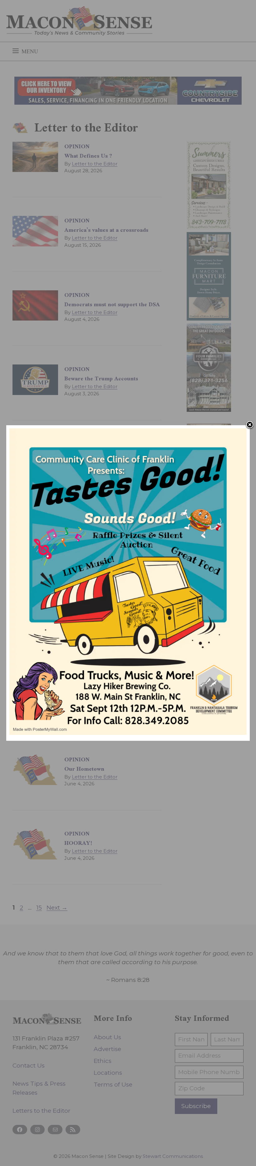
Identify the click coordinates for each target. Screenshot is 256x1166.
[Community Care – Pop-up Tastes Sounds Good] (128, 732)
